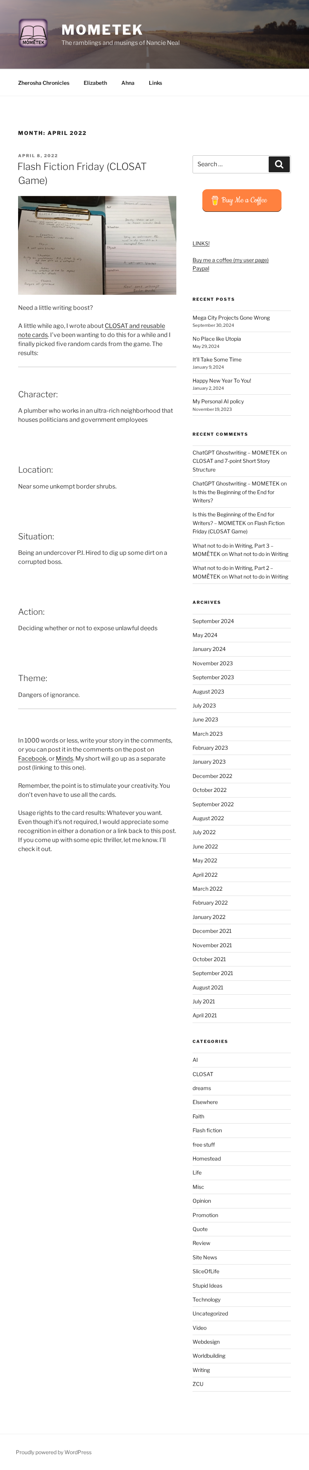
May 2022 (205, 860)
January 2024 (209, 649)
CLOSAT (203, 1074)
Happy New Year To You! (222, 380)
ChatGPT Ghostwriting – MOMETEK (236, 452)
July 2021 (204, 1001)
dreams (202, 1088)
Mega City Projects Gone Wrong (231, 317)
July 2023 (204, 705)
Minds (64, 758)
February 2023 (210, 747)
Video (200, 1328)
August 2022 (208, 818)
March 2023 (208, 733)
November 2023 (213, 663)
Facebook (32, 758)
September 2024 (213, 621)
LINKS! (201, 243)
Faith (198, 1116)
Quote (200, 1229)
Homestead (207, 1158)
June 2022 (205, 846)
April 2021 (205, 1015)
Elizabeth (95, 83)
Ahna (128, 83)
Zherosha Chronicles (43, 83)
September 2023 (213, 677)
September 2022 (213, 804)
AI (195, 1060)
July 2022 (204, 832)
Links (155, 83)
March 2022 (207, 888)
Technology (206, 1299)
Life (197, 1172)
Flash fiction (207, 1130)
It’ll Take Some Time (217, 359)
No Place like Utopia (217, 338)
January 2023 (209, 761)
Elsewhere (205, 1102)
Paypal (201, 268)
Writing (201, 1370)
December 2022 (212, 776)
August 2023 (208, 691)
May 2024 (205, 635)
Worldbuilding (209, 1355)
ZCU (198, 1384)
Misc (198, 1187)
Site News (205, 1257)
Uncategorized (210, 1313)
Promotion (205, 1215)
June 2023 (205, 719)
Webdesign (206, 1341)
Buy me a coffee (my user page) (231, 260)
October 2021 (209, 959)
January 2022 (209, 917)
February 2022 (210, 902)
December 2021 (212, 931)
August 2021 (208, 987)
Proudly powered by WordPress (54, 1452)
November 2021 (212, 945)
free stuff (204, 1144)
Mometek (102, 29)
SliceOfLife (206, 1271)
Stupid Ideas (207, 1285)
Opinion (202, 1200)
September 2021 (213, 973)
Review (201, 1243)
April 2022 (205, 874)
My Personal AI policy (218, 401)
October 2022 (209, 790)
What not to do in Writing (258, 554)
